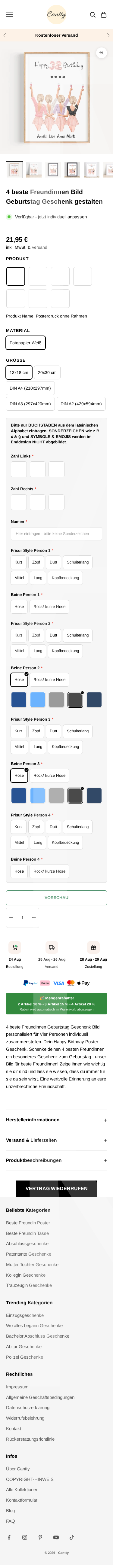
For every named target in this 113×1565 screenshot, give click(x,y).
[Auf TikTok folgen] (72, 1537)
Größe (16, 360)
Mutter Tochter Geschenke (32, 1264)
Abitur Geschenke (24, 1346)
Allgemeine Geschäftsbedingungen (40, 1397)
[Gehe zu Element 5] (91, 169)
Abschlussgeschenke (27, 1243)
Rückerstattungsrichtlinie (30, 1439)
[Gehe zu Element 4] (72, 169)
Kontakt (13, 1428)
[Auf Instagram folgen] (25, 1537)
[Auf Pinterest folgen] (40, 1537)
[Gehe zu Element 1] (14, 169)
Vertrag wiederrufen (57, 1188)
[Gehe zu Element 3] (53, 169)
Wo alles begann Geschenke (34, 1325)
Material (18, 330)
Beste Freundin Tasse (27, 1233)
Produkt (17, 258)
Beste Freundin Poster (28, 1222)
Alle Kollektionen (22, 1489)
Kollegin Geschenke (26, 1275)
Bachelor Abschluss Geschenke (37, 1336)
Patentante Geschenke (28, 1254)
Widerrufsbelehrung (25, 1418)
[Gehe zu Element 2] (33, 169)
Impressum (17, 1386)
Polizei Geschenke (24, 1357)
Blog (10, 1510)
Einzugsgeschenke (25, 1315)
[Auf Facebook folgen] (9, 1537)
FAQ (10, 1521)
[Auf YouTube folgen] (56, 1537)
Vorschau (56, 897)
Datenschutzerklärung (27, 1407)
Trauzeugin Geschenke (29, 1285)
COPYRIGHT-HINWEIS (30, 1479)
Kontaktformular (21, 1500)
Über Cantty (18, 1468)
